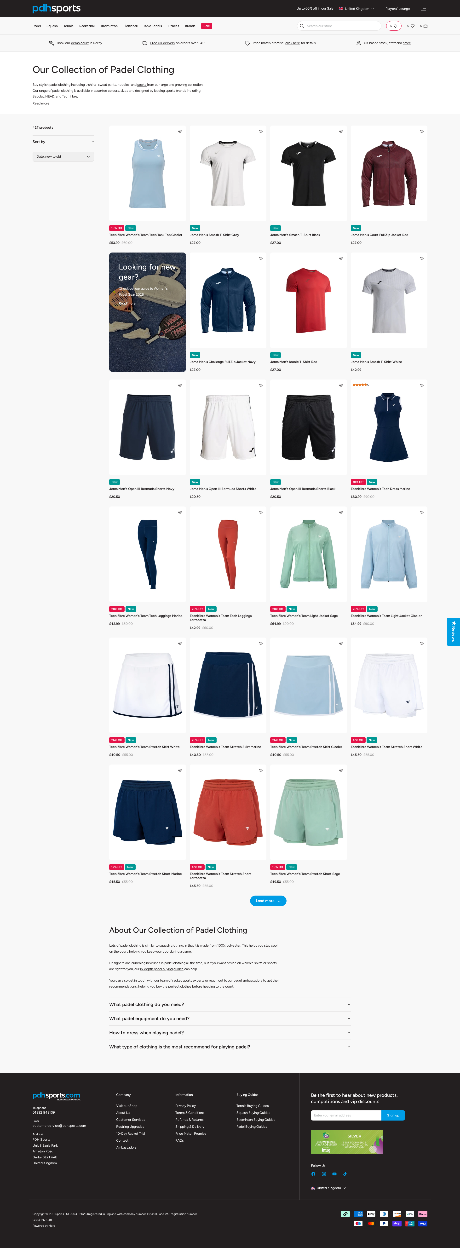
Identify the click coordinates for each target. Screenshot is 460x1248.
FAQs (179, 1141)
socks (142, 85)
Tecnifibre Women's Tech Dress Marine (380, 489)
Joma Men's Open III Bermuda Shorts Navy (141, 489)
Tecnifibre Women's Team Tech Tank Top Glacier (145, 235)
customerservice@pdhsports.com (59, 1126)
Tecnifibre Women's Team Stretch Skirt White (144, 747)
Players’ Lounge (397, 9)
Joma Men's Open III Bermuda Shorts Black (302, 489)
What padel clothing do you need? (146, 1004)
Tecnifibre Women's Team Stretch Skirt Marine (225, 747)
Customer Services (130, 1120)
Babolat (38, 96)
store (407, 43)
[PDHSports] (56, 8)
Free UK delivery (162, 43)
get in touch (137, 980)
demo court (80, 43)
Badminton (109, 26)
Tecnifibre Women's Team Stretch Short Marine (145, 874)
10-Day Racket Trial (130, 1134)
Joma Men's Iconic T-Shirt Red (293, 362)
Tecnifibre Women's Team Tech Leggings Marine (146, 616)
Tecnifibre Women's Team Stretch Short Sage (305, 874)
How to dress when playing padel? (146, 1032)
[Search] (302, 26)
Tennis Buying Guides (252, 1106)
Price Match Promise (190, 1134)
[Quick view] (180, 131)
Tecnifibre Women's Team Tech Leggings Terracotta (221, 618)
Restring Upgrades (130, 1127)
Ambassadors (126, 1147)
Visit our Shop (126, 1106)
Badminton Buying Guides (255, 1120)
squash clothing (171, 945)
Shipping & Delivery (189, 1127)
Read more (41, 103)
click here (292, 43)
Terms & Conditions (190, 1113)
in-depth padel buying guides (162, 969)
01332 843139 (44, 1112)
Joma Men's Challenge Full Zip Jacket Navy (223, 362)
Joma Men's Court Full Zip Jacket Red (379, 235)
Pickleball (130, 26)
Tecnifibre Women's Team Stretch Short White (386, 747)
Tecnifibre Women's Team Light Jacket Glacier (386, 616)
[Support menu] (423, 8)
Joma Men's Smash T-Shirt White (376, 362)
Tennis (68, 26)
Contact (122, 1141)
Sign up (393, 1115)
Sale (330, 8)
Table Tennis (152, 26)
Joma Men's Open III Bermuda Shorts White (223, 489)
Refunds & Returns (189, 1120)
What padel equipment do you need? (149, 1018)
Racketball (87, 26)
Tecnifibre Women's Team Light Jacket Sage (304, 616)
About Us (123, 1113)
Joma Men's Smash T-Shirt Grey (214, 235)
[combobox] (339, 26)
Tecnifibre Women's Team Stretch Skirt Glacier (306, 747)
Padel (37, 26)
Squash (52, 26)
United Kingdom (357, 9)
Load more (265, 900)
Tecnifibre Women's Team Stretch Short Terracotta (220, 876)
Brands (190, 26)
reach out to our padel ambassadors (235, 980)
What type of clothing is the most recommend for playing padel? (179, 1047)
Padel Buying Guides (251, 1127)
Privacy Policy (185, 1106)
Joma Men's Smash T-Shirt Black (295, 235)
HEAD (49, 96)
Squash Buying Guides (253, 1113)
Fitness (173, 26)
